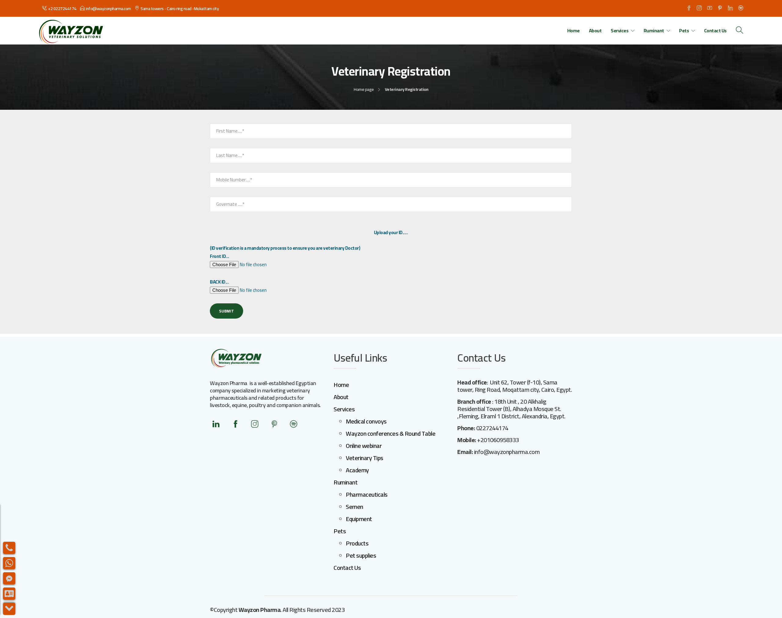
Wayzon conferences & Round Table (390, 433)
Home (573, 30)
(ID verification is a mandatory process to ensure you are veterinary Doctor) (285, 248)
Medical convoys (366, 421)
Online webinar (364, 445)
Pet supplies (361, 555)
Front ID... (219, 256)
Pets (684, 30)
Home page (364, 89)
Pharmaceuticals (367, 494)
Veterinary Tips (364, 457)
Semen (354, 506)
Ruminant (654, 30)
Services (619, 30)
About (595, 30)
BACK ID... (219, 282)
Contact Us (715, 30)
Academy (357, 470)
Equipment (359, 518)
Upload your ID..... (391, 232)
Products (357, 543)
